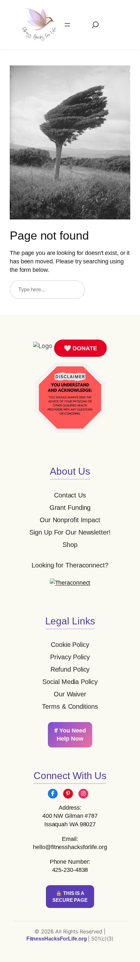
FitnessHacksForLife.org (57, 938)
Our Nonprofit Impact (70, 519)
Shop (70, 544)
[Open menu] (67, 25)
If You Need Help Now (70, 734)
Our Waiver (70, 694)
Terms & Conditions (70, 706)
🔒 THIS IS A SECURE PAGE (70, 896)
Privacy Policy (70, 657)
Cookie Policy (70, 644)
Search (110, 289)
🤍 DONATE (80, 348)
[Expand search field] (95, 24)
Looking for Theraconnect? (70, 565)
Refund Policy (70, 669)
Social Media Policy (69, 681)
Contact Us (70, 495)
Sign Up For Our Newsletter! (69, 532)
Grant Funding (70, 507)
